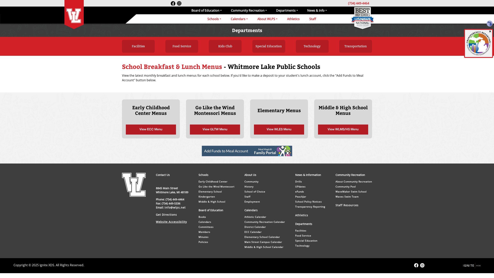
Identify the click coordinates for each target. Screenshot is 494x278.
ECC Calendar (253, 232)
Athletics (293, 19)
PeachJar (300, 196)
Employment (252, 201)
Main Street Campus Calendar (263, 242)
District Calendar (255, 227)
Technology (312, 46)
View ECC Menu (151, 129)
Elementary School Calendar (262, 237)
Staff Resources (347, 205)
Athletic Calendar (255, 217)
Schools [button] (213, 19)
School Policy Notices (308, 201)
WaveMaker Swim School (351, 191)
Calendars (205, 222)
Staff (312, 19)
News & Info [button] (316, 10)
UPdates (300, 186)
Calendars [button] (238, 19)
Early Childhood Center (213, 181)
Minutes (204, 237)
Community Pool (346, 186)
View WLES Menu (279, 129)
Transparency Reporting (310, 206)
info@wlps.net (175, 207)
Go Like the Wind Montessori (216, 186)
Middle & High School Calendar (263, 247)
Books (202, 217)
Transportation (355, 46)
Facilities (138, 46)
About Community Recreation (354, 181)
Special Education (268, 46)
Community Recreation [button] (248, 10)
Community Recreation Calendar (264, 222)
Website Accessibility (171, 222)
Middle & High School (212, 201)
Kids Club (225, 46)
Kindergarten (207, 196)
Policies (203, 242)
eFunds (299, 191)
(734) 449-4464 (358, 3)
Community (251, 181)
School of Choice (254, 191)
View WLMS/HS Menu (343, 129)
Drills (298, 181)
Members (204, 232)
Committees (206, 227)
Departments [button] (286, 10)
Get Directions (166, 214)
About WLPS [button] (266, 19)
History (249, 186)
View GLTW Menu (215, 129)
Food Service (182, 46)
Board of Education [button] (205, 10)
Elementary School (210, 191)
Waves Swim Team (347, 196)
